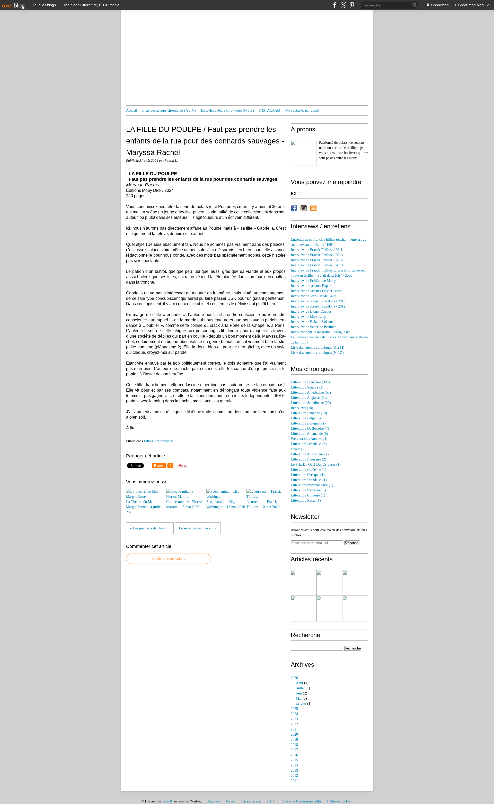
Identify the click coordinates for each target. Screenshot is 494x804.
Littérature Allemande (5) (309, 434)
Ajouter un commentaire (168, 559)
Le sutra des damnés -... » (197, 528)
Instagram (304, 208)
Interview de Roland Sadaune (312, 322)
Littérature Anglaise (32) (309, 398)
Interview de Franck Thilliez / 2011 (316, 250)
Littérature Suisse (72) (307, 387)
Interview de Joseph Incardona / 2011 (318, 301)
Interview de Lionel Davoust (311, 311)
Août (299, 683)
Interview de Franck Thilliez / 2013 (317, 255)
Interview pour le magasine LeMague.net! (321, 332)
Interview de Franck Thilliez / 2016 (317, 260)
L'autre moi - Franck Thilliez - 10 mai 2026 (262, 504)
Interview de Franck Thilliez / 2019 (317, 265)
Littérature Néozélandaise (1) (312, 485)
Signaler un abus (251, 801)
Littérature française (158, 441)
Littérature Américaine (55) (311, 392)
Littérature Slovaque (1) (308, 490)
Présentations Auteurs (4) (309, 439)
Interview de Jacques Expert (311, 286)
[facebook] (335, 5)
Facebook (294, 208)
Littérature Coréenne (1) (308, 470)
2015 (294, 760)
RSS (313, 208)
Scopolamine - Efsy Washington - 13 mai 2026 (225, 504)
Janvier (301, 704)
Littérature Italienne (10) (309, 413)
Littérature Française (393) (310, 382)
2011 (294, 781)
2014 (294, 765)
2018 (294, 745)
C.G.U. (271, 801)
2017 (294, 750)
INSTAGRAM (269, 110)
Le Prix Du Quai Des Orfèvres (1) (316, 464)
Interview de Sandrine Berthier (313, 327)
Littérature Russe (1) (306, 500)
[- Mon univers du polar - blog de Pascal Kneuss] (303, 153)
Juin (299, 693)
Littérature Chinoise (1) (308, 495)
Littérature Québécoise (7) (310, 428)
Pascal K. (167, 801)
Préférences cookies (339, 801)
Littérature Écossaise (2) (308, 459)
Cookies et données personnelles (301, 801)
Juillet (300, 688)
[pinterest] (352, 5)
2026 (294, 678)
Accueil (131, 110)
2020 (294, 734)
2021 (294, 729)
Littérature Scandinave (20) (311, 403)
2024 (294, 714)
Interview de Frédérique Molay (313, 281)
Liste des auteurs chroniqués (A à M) (169, 110)
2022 (294, 724)
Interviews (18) (302, 408)
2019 (294, 740)
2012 (294, 776)
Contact (230, 801)
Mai (299, 698)
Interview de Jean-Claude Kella (313, 296)
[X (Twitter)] (343, 5)
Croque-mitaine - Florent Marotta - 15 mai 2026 (184, 504)
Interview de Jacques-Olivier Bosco (316, 291)
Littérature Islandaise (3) (309, 444)
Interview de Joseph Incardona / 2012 (318, 306)
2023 (294, 719)
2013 (294, 770)
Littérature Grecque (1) (308, 475)
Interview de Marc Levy (308, 317)
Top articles (214, 801)
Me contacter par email (302, 110)
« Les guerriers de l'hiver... (150, 528)
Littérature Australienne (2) (311, 454)
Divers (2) (298, 449)
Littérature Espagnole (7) (309, 423)
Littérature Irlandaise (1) (309, 480)
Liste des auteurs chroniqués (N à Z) (227, 110)
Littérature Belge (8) (306, 418)
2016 (294, 755)
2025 (294, 709)
